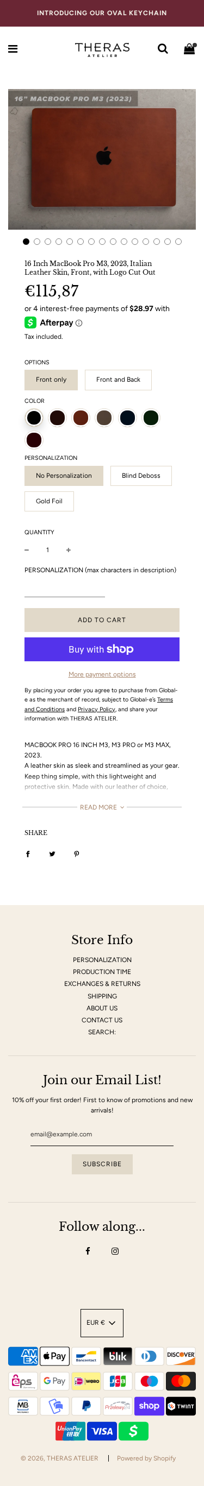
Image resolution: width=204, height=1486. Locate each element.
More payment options (102, 674)
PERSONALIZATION (102, 960)
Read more (99, 807)
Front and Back (118, 379)
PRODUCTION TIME (102, 972)
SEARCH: (102, 1032)
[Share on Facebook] (27, 853)
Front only (51, 379)
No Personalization (64, 475)
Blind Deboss (141, 475)
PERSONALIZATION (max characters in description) (100, 570)
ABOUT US (102, 1008)
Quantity (39, 532)
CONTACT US (102, 1020)
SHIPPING (102, 996)
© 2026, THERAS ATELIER (59, 1458)
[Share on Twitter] (52, 853)
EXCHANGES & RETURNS (102, 984)
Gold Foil (49, 501)
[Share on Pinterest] (76, 853)
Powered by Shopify (146, 1458)
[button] (26, 241)
